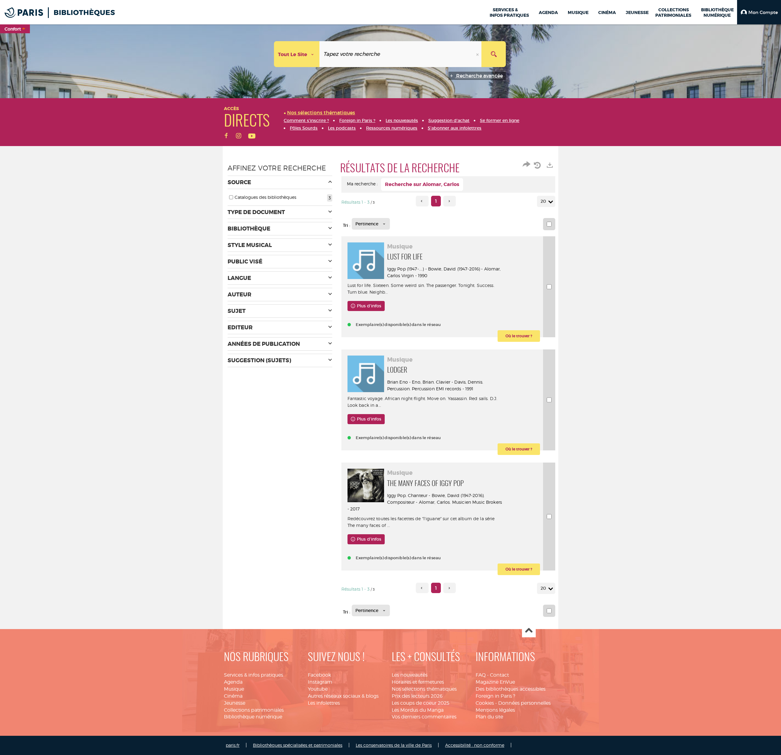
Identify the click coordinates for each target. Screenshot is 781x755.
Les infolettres (324, 703)
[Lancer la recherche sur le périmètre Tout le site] (493, 54)
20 (543, 201)
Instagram (320, 682)
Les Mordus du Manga (418, 710)
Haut (529, 630)
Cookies (485, 703)
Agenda (233, 682)
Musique (234, 689)
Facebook (319, 675)
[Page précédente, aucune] (422, 201)
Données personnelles (524, 703)
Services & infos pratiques (253, 675)
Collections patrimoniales (254, 710)
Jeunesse (234, 703)
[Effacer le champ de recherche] (478, 54)
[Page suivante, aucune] (449, 201)
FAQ (481, 675)
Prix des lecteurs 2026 (417, 696)
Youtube (318, 689)
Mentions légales (495, 710)
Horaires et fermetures (418, 682)
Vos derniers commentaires (424, 717)
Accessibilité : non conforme (474, 745)
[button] (759, 12)
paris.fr (232, 745)
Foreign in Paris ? (495, 696)
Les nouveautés (409, 675)
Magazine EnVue (495, 682)
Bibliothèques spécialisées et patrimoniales (297, 745)
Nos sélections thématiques (424, 689)
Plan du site (489, 717)
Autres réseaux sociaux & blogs (343, 696)
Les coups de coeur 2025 (420, 703)
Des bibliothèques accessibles (510, 689)
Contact (499, 675)
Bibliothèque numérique (253, 717)
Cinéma (233, 696)
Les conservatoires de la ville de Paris (394, 745)
